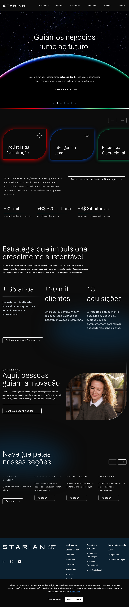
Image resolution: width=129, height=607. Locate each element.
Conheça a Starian (62, 89)
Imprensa (70, 574)
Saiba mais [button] (75, 592)
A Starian (43, 5)
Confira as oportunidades (19, 410)
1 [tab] (54, 103)
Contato (121, 5)
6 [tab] (72, 103)
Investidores (75, 5)
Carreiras (107, 5)
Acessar (10, 501)
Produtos (59, 5)
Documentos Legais (116, 559)
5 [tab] (68, 103)
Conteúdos (91, 5)
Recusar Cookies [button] (55, 599)
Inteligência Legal (94, 570)
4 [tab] (64, 103)
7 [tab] (75, 103)
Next (122, 120)
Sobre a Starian (72, 550)
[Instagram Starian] (11, 561)
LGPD (110, 550)
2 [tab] (57, 103)
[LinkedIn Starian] (4, 561)
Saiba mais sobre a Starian (20, 340)
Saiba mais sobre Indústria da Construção (94, 179)
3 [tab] (61, 103)
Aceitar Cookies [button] (74, 599)
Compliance (113, 554)
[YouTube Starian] (19, 561)
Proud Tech (70, 559)
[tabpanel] (64, 59)
